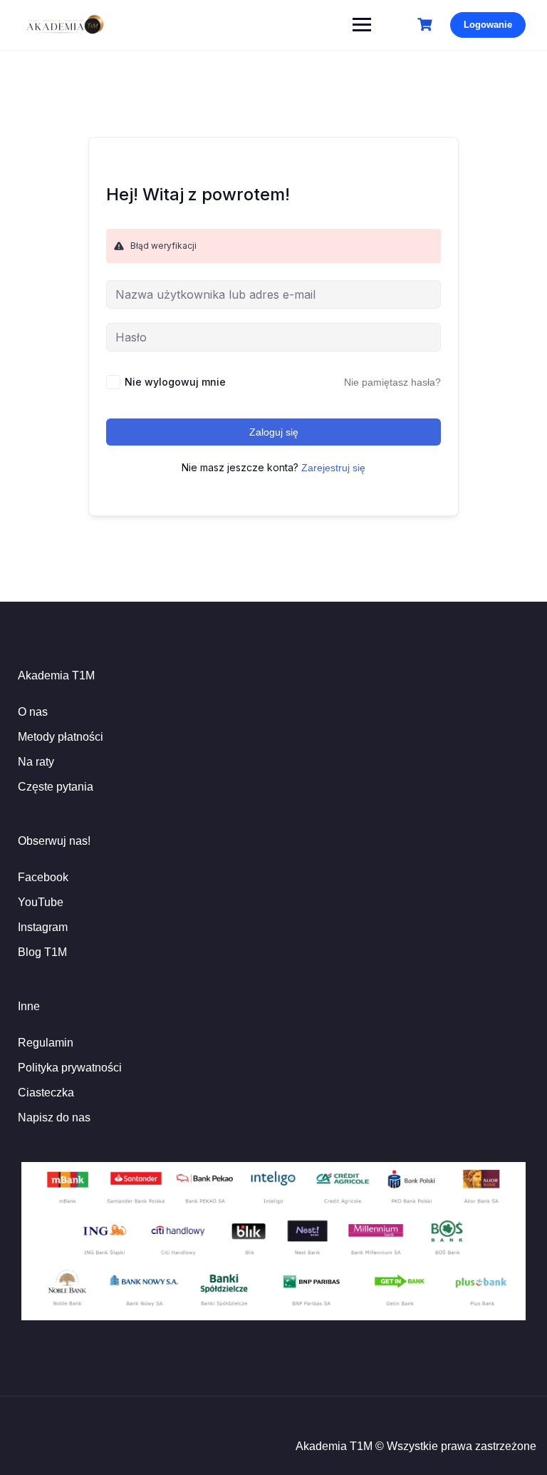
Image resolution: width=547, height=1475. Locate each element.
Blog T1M (42, 952)
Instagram (43, 927)
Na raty (36, 762)
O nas (33, 712)
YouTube (40, 902)
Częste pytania (55, 787)
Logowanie (488, 24)
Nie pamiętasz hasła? (392, 382)
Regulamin (45, 1043)
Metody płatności (60, 737)
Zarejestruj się (333, 467)
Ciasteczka (46, 1092)
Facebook (43, 877)
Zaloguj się (273, 432)
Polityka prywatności (70, 1068)
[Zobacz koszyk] (426, 24)
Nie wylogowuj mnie (175, 382)
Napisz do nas (54, 1117)
